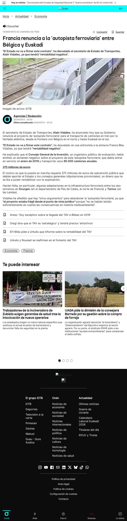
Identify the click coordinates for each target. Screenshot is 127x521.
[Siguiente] (115, 3)
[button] (124, 288)
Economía (11, 250)
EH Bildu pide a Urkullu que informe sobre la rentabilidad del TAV (51, 231)
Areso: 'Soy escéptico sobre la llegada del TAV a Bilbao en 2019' (50, 214)
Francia (28, 250)
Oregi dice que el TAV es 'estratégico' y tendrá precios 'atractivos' (51, 223)
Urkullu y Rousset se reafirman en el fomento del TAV (43, 240)
